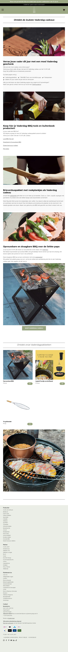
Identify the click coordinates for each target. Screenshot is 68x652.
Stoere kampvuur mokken (10, 145)
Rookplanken (48, 77)
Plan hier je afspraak (8, 623)
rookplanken (38, 257)
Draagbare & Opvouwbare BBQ (12, 142)
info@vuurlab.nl (36, 84)
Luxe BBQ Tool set (8, 139)
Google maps (11, 618)
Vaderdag (45, 249)
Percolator (6, 148)
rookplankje (13, 195)
